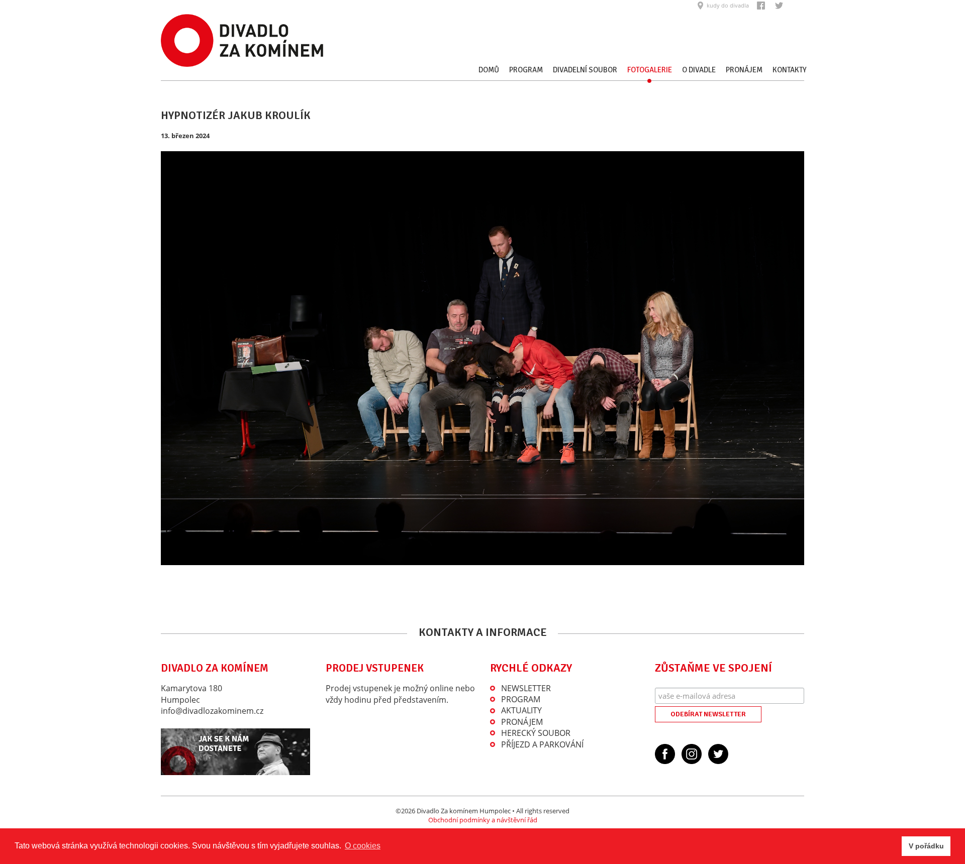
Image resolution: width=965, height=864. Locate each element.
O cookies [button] (362, 845)
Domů (488, 69)
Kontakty (790, 69)
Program (526, 69)
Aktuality (521, 710)
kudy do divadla (728, 5)
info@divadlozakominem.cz (212, 710)
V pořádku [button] (926, 846)
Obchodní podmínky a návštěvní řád (482, 819)
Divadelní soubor (585, 69)
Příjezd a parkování (542, 744)
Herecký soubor (535, 732)
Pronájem (744, 69)
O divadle (699, 69)
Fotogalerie (649, 69)
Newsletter (526, 688)
